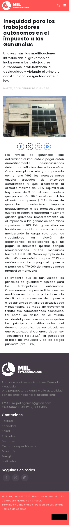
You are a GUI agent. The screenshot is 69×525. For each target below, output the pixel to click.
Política (7, 421)
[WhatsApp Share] (38, 146)
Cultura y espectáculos (19, 446)
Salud (6, 431)
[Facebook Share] (20, 146)
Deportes (8, 441)
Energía (7, 456)
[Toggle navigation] (65, 5)
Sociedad (9, 426)
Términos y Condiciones (17, 504)
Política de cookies (14, 508)
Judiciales (9, 461)
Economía (9, 451)
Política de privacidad (49, 504)
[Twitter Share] (29, 146)
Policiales (8, 436)
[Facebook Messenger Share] (47, 146)
